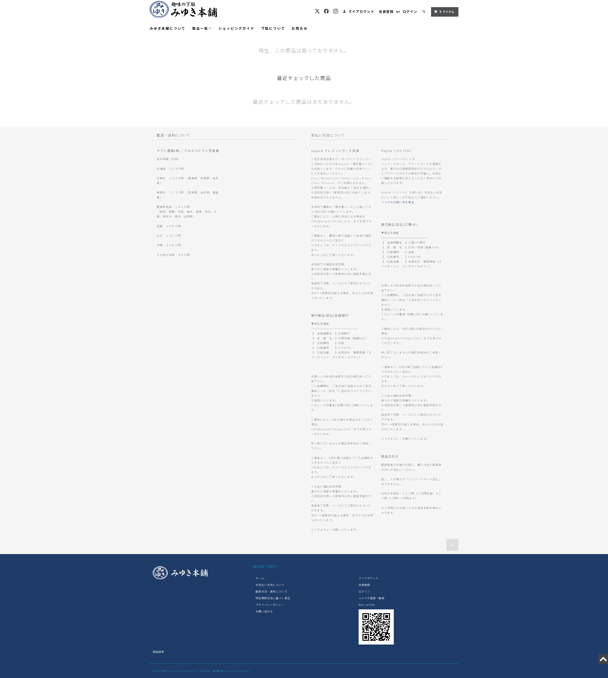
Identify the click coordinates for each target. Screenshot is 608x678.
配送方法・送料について (271, 591)
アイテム (447, 12)
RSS (361, 605)
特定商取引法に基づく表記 (273, 598)
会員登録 (386, 11)
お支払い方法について (270, 585)
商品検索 (158, 652)
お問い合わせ (264, 611)
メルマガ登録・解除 (372, 598)
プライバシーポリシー (270, 605)
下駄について (273, 28)
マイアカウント (361, 11)
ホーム (260, 578)
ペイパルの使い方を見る (397, 202)
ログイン (410, 11)
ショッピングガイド (236, 28)
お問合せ (300, 28)
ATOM (370, 605)
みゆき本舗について (167, 28)
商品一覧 (200, 28)
